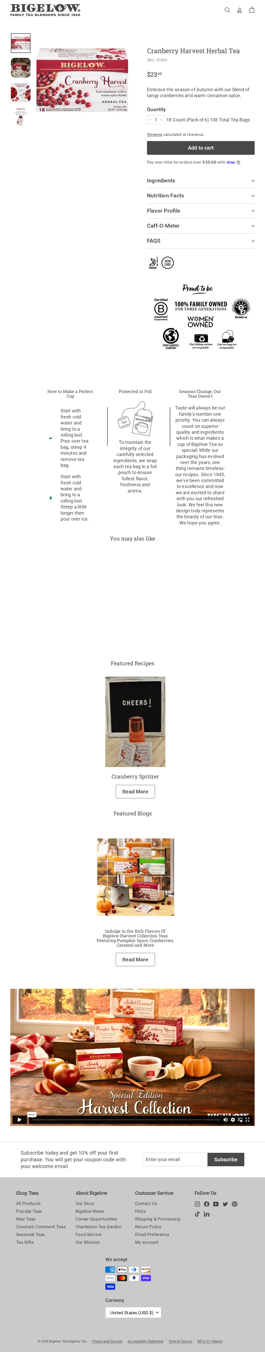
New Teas (25, 1219)
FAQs (140, 1211)
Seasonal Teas (30, 1234)
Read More (135, 792)
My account (146, 1242)
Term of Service (180, 1341)
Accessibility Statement (145, 1341)
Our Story (85, 1203)
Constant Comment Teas (41, 1226)
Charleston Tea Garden (98, 1226)
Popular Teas (29, 1211)
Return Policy (148, 1226)
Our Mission (88, 1242)
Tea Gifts (25, 1242)
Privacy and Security (107, 1341)
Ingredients (161, 180)
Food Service (88, 1234)
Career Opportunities (96, 1219)
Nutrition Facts (165, 195)
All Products (28, 1203)
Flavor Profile (163, 211)
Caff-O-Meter (163, 226)
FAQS (153, 241)
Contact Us (146, 1203)
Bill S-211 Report (209, 1341)
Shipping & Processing (157, 1219)
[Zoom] (82, 80)
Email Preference (152, 1234)
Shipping (154, 134)
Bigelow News (90, 1211)
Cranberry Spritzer (135, 776)
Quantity (156, 109)
